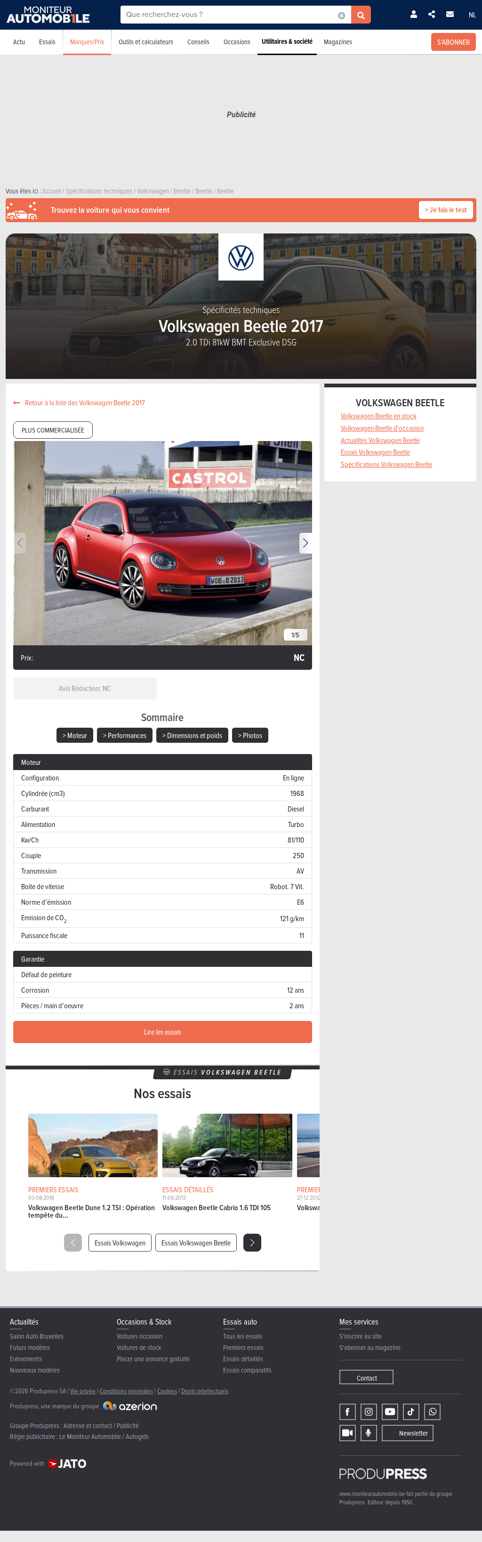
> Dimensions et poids (192, 735)
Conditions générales (126, 1390)
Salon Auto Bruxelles (37, 1336)
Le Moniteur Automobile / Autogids (104, 1436)
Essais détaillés (243, 1359)
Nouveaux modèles (35, 1370)
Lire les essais (162, 1032)
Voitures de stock (139, 1347)
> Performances (124, 735)
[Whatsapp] (432, 1412)
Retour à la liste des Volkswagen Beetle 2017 (84, 402)
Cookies (167, 1390)
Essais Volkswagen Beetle (196, 1242)
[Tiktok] (411, 1412)
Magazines (338, 42)
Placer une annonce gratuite (153, 1359)
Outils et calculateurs (146, 42)
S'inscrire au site (360, 1336)
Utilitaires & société (287, 41)
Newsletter (413, 1433)
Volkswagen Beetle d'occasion (382, 428)
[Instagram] (369, 1412)
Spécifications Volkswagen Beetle (386, 464)
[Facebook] (347, 1412)
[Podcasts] (369, 1433)
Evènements (26, 1359)
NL (472, 14)
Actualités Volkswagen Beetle (380, 440)
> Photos (250, 735)
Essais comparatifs (247, 1370)
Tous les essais (242, 1336)
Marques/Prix (87, 42)
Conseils (198, 42)
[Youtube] (390, 1412)
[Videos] (347, 1433)
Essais (47, 42)
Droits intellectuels (204, 1390)
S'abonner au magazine (370, 1347)
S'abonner (453, 42)
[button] (305, 543)
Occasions (237, 42)
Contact (367, 1378)
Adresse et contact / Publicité (101, 1425)
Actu (19, 42)
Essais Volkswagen (120, 1242)
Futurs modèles (30, 1347)
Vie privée (83, 1390)
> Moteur (75, 735)
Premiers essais (243, 1347)
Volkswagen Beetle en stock (379, 415)
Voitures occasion (139, 1336)
